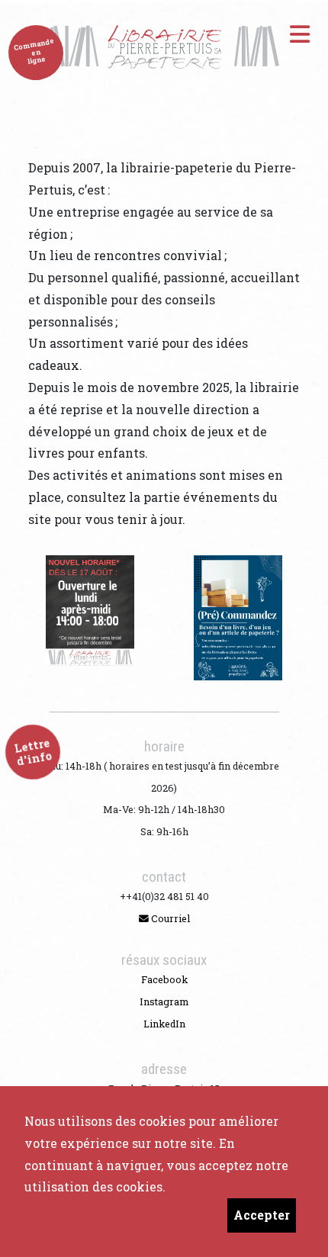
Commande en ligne (34, 51)
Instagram (164, 1001)
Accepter (261, 1215)
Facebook (164, 979)
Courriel (169, 918)
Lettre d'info (33, 752)
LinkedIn (164, 1023)
